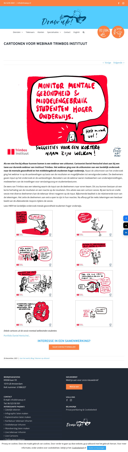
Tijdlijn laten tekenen (15, 439)
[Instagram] (71, 400)
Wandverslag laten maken (17, 428)
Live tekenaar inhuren (15, 432)
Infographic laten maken (16, 413)
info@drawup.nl (24, 3)
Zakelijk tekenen (12, 409)
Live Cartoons (11, 435)
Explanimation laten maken (18, 417)
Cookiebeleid (78, 447)
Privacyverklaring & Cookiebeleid (81, 409)
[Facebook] (67, 400)
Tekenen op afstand (42, 358)
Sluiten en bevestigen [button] (96, 448)
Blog (32, 358)
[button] (83, 32)
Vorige (108, 62)
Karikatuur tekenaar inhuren (18, 420)
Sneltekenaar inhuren (15, 424)
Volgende (117, 62)
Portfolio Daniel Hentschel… (17, 335)
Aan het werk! (25, 358)
